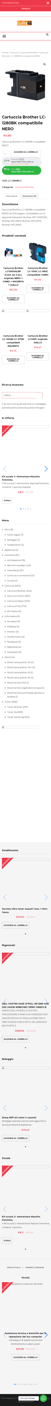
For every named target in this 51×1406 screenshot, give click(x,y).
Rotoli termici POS (16, 683)
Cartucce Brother (29, 52)
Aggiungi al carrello (26, 152)
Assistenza (10, 550)
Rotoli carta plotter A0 (19, 662)
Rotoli (8, 657)
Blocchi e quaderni (17, 565)
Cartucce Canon (15, 596)
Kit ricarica (12, 611)
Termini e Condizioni (34, 1267)
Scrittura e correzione (18, 575)
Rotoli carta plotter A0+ (19, 667)
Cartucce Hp (14, 606)
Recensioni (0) (29, 196)
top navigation (10, 3)
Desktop (11, 626)
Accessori (12, 621)
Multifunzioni (14, 637)
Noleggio (12, 540)
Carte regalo (13, 535)
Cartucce (14, 52)
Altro (7, 529)
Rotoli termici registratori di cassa (24, 688)
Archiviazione (14, 560)
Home (5, 52)
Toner (8, 702)
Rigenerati (12, 647)
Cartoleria (10, 555)
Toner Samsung (15, 717)
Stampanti (12, 652)
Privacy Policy (14, 1267)
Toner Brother (14, 707)
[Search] (39, 395)
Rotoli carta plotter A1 (18, 672)
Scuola (10, 580)
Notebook (12, 642)
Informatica (11, 616)
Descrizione (11, 196)
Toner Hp (12, 712)
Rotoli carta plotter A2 (18, 677)
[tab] (11, 196)
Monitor (11, 631)
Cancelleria (13, 570)
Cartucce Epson (15, 601)
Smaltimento (14, 545)
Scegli (7, 500)
